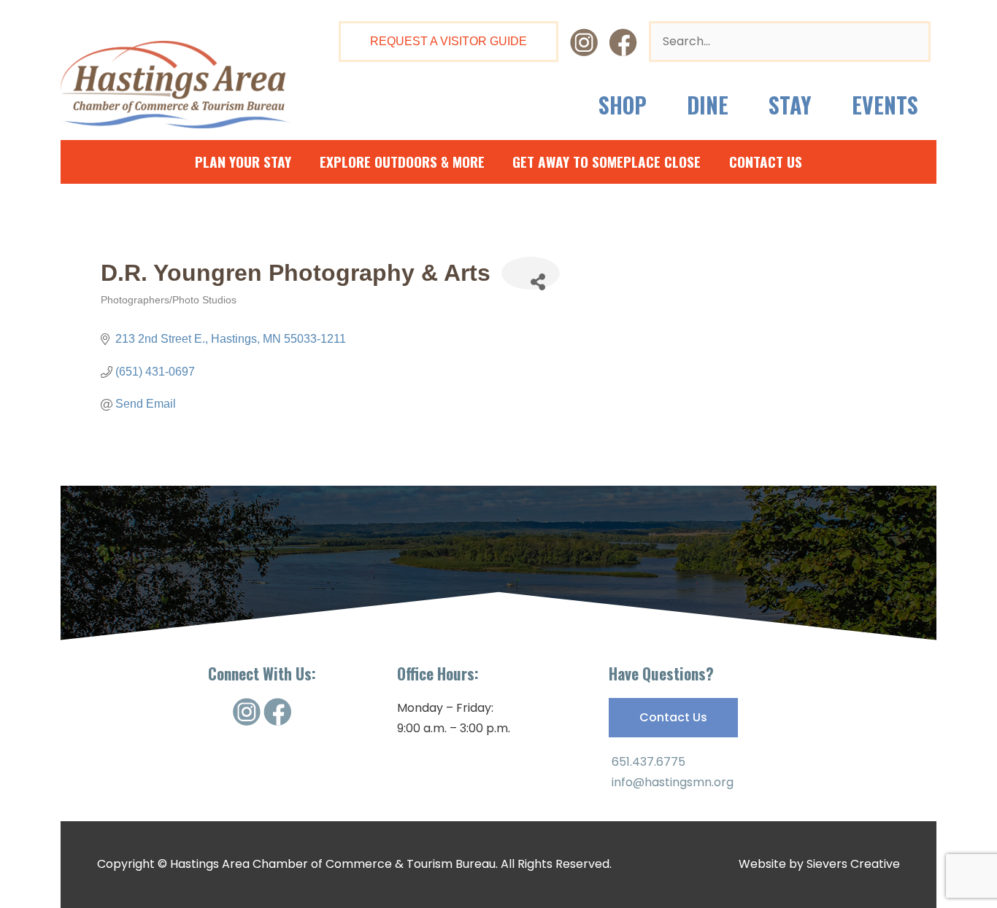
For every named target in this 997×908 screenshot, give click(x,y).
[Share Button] (530, 273)
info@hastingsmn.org (671, 782)
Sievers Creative (853, 863)
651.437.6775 (647, 761)
